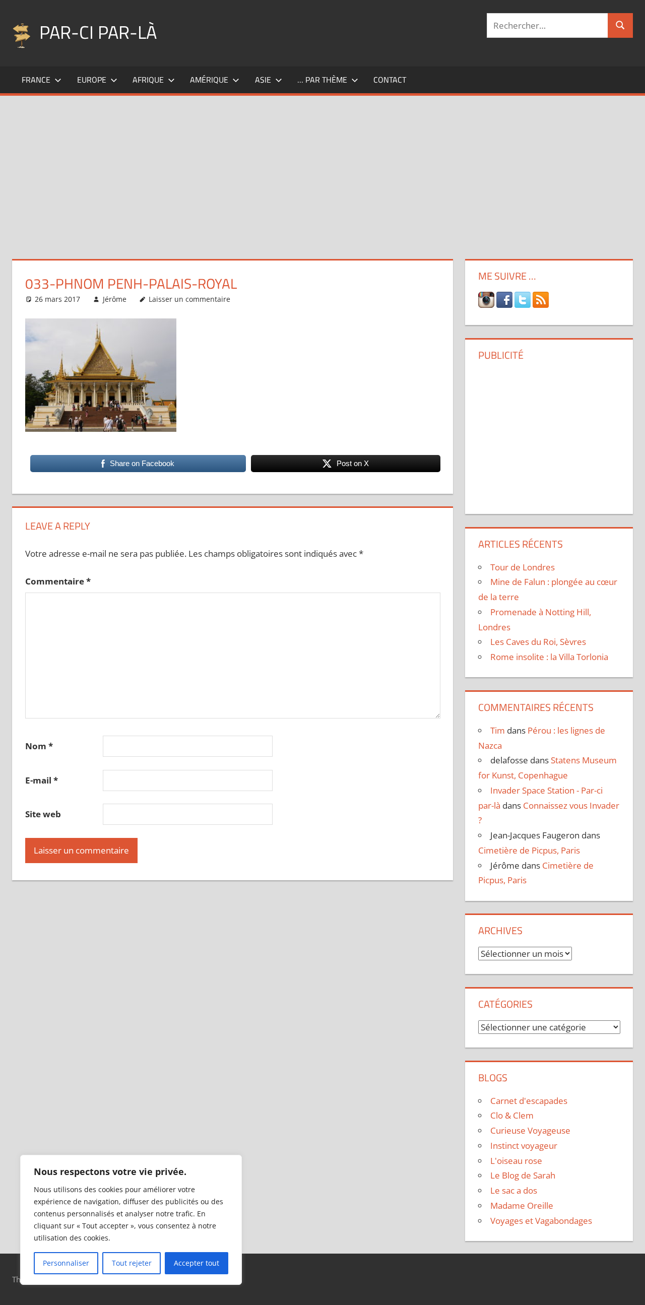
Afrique (148, 80)
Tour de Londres (522, 567)
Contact (389, 80)
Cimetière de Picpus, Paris (529, 850)
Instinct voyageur (523, 1145)
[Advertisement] (322, 171)
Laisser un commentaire (189, 299)
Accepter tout (196, 1263)
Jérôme (114, 299)
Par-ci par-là (98, 32)
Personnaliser (66, 1263)
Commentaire (58, 581)
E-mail (41, 780)
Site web (43, 814)
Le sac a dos (513, 1190)
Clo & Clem (512, 1115)
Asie (263, 80)
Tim (497, 730)
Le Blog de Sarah (522, 1175)
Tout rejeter (132, 1263)
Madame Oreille (521, 1205)
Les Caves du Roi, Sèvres (538, 641)
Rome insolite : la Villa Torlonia (549, 657)
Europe (91, 80)
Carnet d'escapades (528, 1100)
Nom (39, 746)
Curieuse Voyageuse (530, 1130)
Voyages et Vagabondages (541, 1220)
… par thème (322, 80)
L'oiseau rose (516, 1160)
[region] (131, 1220)
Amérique (209, 80)
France (36, 80)
